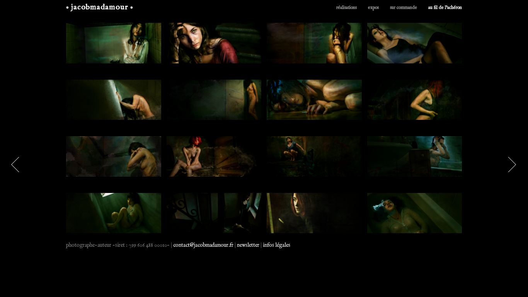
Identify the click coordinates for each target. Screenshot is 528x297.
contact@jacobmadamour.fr (203, 245)
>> (16, 164)
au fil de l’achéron (445, 7)
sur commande (403, 7)
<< (512, 164)
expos (373, 7)
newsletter (248, 245)
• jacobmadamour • (99, 7)
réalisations (346, 7)
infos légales (276, 245)
